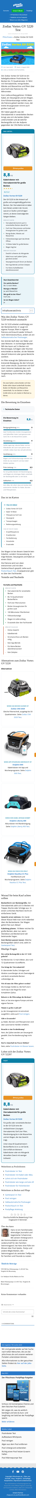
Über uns (27, 1476)
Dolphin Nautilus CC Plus (18, 874)
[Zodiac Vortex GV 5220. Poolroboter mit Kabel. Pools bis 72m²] (17, 150)
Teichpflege (26, 1478)
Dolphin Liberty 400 (18, 821)
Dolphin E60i (18, 764)
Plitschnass (7, 37)
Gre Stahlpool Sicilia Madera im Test (12, 1276)
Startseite (6, 11)
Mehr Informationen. (20, 1490)
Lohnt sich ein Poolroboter (16, 1178)
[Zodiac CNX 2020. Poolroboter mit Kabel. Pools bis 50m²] (18, 688)
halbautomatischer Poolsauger (14, 337)
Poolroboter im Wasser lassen (22, 1046)
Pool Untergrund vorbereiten (14, 1448)
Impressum (17, 1480)
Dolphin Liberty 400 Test (20, 826)
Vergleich (19, 1478)
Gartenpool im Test (13, 1195)
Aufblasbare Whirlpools (12, 1437)
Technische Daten (12, 409)
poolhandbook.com (22, 1495)
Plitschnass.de (17, 1476)
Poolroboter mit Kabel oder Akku (19, 1175)
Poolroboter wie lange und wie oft (19, 1182)
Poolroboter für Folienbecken (17, 1185)
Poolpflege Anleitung (14, 1209)
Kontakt (7, 1478)
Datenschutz (27, 1480)
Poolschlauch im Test (14, 1205)
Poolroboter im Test (13, 1171)
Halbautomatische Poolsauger (18, 1202)
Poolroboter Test (9, 1433)
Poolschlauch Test (8, 571)
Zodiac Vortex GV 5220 (12, 196)
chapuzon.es (11, 1495)
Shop (13, 1478)
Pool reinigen (24, 1014)
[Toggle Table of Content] (30, 310)
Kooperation (8, 1480)
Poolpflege (29, 11)
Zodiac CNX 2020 (18, 709)
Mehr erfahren (8, 1421)
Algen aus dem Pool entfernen (14, 1444)
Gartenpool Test (7, 945)
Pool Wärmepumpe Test (12, 1458)
